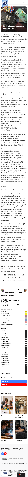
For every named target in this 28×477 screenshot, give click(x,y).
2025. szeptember (14, 350)
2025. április (14, 358)
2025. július (14, 352)
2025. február (14, 362)
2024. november (14, 369)
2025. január (14, 364)
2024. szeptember (14, 373)
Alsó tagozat (14, 313)
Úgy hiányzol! (6, 302)
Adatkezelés (9, 475)
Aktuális (14, 311)
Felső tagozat (10, 8)
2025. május (14, 356)
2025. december (14, 343)
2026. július (14, 333)
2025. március (14, 360)
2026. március (14, 339)
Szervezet (16, 474)
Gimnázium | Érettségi (14, 320)
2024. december (14, 366)
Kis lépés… (5, 299)
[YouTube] (5, 453)
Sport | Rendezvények (14, 324)
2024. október (14, 371)
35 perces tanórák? (8, 298)
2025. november (14, 345)
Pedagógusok (11, 474)
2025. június (14, 354)
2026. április (14, 337)
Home (4, 8)
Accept (4, 473)
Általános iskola (14, 315)
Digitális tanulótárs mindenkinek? (11, 300)
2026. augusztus (14, 330)
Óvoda (14, 322)
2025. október (14, 347)
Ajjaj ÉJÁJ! (5, 301)
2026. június (14, 335)
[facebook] (2, 453)
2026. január (14, 341)
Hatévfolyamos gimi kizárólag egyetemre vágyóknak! (13, 304)
